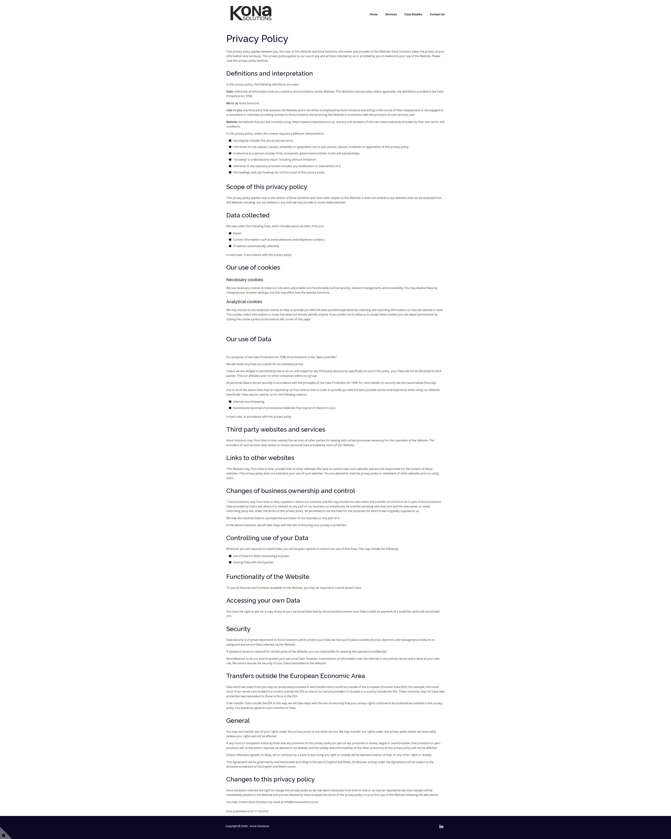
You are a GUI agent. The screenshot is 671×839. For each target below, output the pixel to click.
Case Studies (413, 14)
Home (374, 14)
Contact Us (437, 14)
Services (391, 14)
